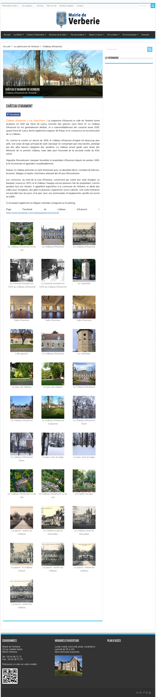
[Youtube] (150, 692)
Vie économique (129, 35)
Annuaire (145, 35)
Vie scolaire (112, 35)
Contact (80, 6)
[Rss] (137, 692)
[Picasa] (146, 692)
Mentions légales (67, 6)
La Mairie (18, 35)
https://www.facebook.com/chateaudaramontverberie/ (32, 212)
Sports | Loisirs (95, 35)
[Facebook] (144, 692)
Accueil (7, 35)
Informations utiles (9, 6)
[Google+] (140, 692)
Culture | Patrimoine (35, 35)
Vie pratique (27, 6)
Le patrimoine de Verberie (26, 46)
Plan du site (52, 6)
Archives (40, 6)
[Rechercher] (153, 6)
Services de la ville (57, 35)
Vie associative (77, 35)
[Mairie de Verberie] (78, 19)
